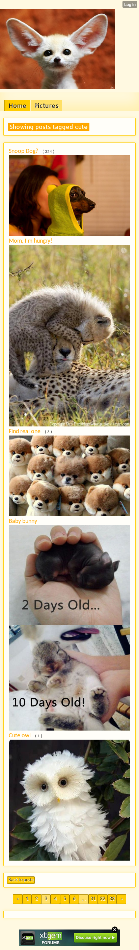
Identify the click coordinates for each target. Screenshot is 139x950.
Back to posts (20, 879)
